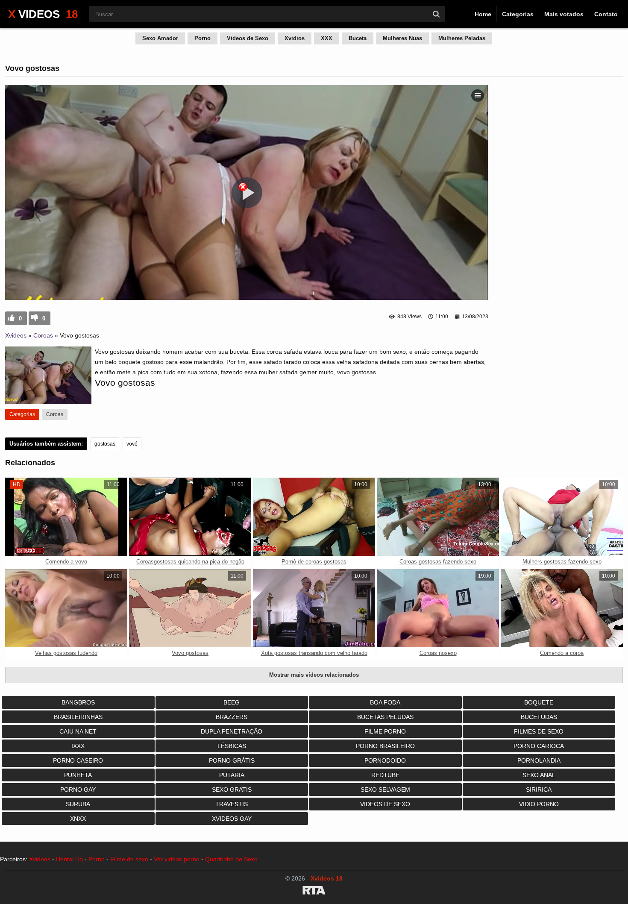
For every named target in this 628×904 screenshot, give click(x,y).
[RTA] (314, 891)
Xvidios (295, 38)
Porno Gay (78, 789)
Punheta (78, 775)
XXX (326, 38)
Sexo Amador (160, 38)
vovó (132, 444)
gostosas (104, 444)
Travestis (231, 804)
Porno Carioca (539, 746)
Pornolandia (539, 760)
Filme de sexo (129, 859)
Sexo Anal (538, 775)
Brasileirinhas (78, 716)
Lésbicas (231, 746)
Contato (606, 14)
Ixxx (78, 746)
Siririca (539, 789)
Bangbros (78, 702)
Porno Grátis (232, 760)
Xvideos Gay (232, 818)
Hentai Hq (69, 859)
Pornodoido (385, 760)
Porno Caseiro (78, 760)
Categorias (518, 14)
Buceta (358, 38)
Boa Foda (385, 702)
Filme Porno (385, 731)
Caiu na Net (78, 731)
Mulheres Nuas (402, 38)
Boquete (538, 702)
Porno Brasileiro (385, 746)
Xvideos (15, 335)
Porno (202, 38)
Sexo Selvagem (385, 789)
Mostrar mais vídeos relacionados (314, 675)
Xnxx (78, 818)
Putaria (231, 775)
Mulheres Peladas (461, 38)
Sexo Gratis (232, 789)
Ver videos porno (177, 859)
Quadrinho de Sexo (231, 859)
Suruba (78, 804)
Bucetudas (539, 716)
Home (483, 14)
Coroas (43, 335)
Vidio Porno (539, 804)
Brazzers (231, 716)
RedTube (385, 775)
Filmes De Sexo (538, 731)
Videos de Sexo (247, 38)
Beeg (231, 702)
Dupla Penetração (231, 731)
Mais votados (564, 14)
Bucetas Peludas (385, 716)
